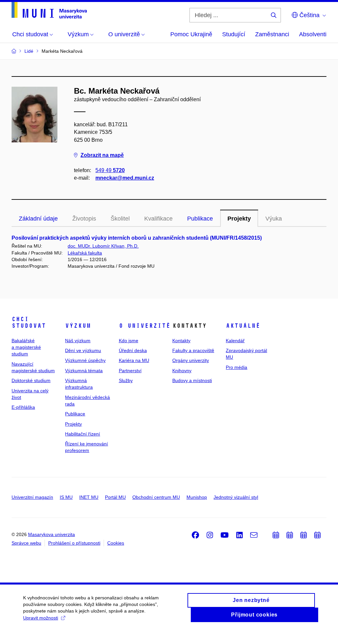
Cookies (115, 543)
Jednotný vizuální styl (236, 497)
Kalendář (235, 340)
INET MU (88, 497)
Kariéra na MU (134, 360)
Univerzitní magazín (32, 497)
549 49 (110, 170)
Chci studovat (29, 322)
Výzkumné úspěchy (85, 360)
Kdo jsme (128, 340)
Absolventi (312, 34)
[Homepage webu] (49, 10)
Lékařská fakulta (85, 252)
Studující (233, 34)
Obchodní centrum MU (156, 497)
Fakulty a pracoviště (193, 350)
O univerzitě (144, 325)
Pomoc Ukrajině (191, 34)
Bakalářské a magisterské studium (26, 347)
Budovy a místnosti (192, 380)
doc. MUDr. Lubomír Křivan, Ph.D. (103, 246)
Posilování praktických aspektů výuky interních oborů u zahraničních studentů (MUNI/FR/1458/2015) (137, 238)
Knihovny (181, 370)
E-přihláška (23, 407)
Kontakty (181, 340)
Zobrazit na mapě (102, 155)
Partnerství (130, 370)
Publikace (200, 218)
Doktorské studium (31, 380)
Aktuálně (243, 325)
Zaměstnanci (272, 34)
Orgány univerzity (190, 360)
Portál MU (115, 497)
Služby (126, 380)
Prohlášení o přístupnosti (74, 543)
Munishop (196, 497)
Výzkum (78, 325)
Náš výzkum (77, 340)
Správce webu (26, 543)
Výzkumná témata (84, 370)
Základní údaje (38, 218)
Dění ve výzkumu (83, 350)
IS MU (66, 497)
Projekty (239, 218)
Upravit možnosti (40, 617)
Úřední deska (133, 350)
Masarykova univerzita (51, 534)
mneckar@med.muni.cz (124, 178)
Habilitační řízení (82, 433)
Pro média (236, 367)
